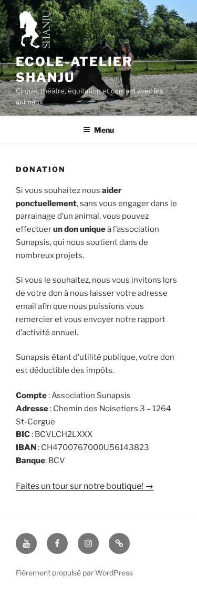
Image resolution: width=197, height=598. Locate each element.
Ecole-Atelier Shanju (74, 69)
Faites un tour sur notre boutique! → (84, 486)
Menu (104, 129)
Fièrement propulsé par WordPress (74, 572)
